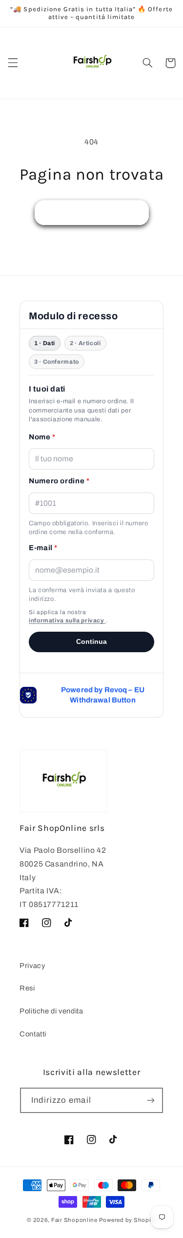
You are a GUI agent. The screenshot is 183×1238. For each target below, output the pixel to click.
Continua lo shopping (91, 212)
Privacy (32, 966)
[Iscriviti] (151, 1100)
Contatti (33, 1034)
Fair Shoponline (74, 1220)
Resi (27, 988)
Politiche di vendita (51, 1011)
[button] (12, 63)
